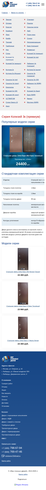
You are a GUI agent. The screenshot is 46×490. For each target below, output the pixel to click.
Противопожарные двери (11, 435)
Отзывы (4, 387)
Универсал (31, 50)
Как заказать (6, 393)
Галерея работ (7, 383)
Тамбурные (10, 46)
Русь (28, 87)
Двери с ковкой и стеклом (11, 422)
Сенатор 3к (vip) (12, 80)
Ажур (7, 106)
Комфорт (9, 31)
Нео (7, 50)
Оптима (9, 23)
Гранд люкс (31, 35)
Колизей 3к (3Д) (11, 91)
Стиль (8, 53)
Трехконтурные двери (10, 428)
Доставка (5, 403)
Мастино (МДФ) (33, 102)
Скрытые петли (32, 27)
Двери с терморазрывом (11, 431)
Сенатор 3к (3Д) (33, 80)
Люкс (7, 35)
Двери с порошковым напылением (14, 415)
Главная (5, 13)
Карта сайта (6, 461)
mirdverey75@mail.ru (12, 456)
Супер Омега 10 (12, 102)
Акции (4, 390)
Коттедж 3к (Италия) (13, 73)
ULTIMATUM (10, 98)
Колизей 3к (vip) (33, 57)
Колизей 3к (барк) (33, 91)
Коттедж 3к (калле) (34, 70)
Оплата (4, 400)
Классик (9, 27)
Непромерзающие (34, 42)
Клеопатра (10, 87)
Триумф (9, 42)
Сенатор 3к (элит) (12, 83)
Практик (30, 23)
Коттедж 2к (10, 70)
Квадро (29, 98)
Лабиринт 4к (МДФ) (34, 83)
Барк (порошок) (32, 46)
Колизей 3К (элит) (12, 95)
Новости (5, 396)
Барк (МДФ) (31, 95)
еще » (4, 438)
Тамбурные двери (8, 425)
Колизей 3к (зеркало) (13, 63)
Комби (8, 38)
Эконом (8, 19)
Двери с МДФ (6, 419)
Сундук (29, 38)
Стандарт (30, 19)
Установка (5, 406)
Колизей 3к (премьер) (35, 53)
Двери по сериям (17, 13)
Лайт (28, 31)
